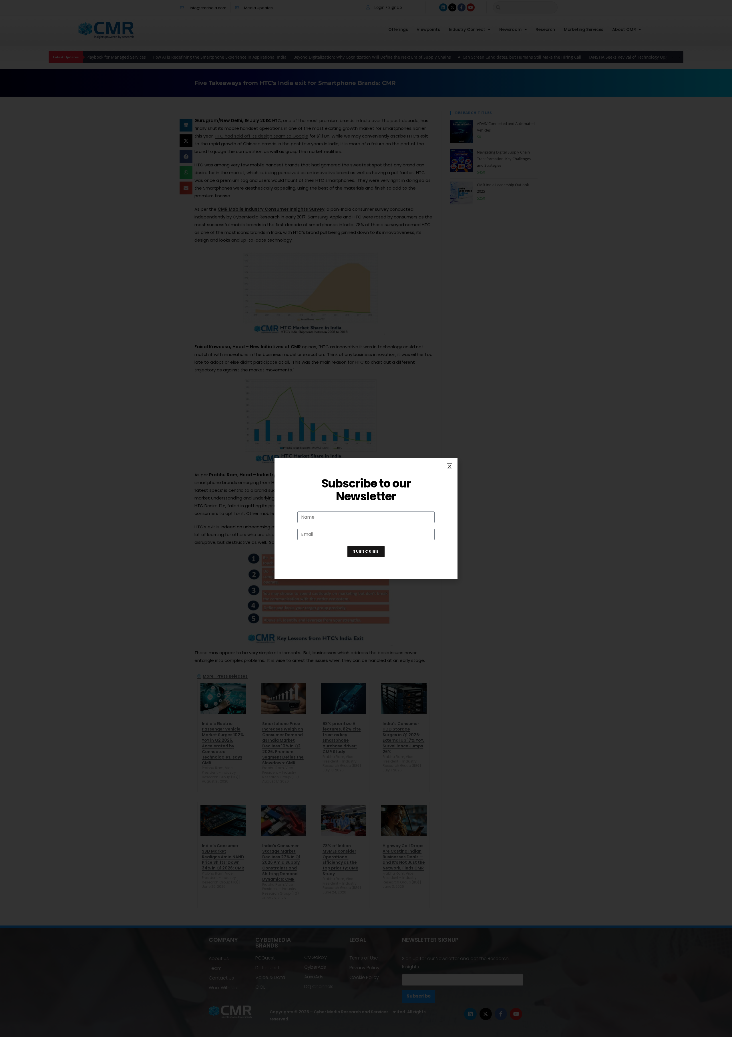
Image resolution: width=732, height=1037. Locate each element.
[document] (366, 518)
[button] (449, 466)
